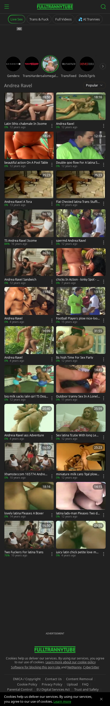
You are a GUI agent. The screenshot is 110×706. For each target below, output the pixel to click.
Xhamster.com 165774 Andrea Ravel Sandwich (25, 474)
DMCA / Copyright (27, 679)
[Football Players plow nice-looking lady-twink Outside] (81, 305)
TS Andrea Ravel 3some (20, 240)
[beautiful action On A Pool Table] (29, 149)
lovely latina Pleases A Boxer (24, 513)
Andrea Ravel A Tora (18, 201)
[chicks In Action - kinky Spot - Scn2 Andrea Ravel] (81, 266)
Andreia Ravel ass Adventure (24, 435)
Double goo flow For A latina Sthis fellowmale (78, 162)
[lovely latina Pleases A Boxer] (29, 500)
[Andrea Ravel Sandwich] (29, 266)
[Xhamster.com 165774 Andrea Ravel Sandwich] (29, 461)
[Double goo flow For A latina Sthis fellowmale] (81, 149)
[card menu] (52, 126)
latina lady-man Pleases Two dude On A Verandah (77, 513)
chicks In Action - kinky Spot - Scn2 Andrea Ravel (78, 279)
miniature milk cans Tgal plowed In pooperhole (77, 474)
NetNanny (74, 667)
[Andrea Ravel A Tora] (29, 188)
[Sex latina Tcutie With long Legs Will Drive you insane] (81, 422)
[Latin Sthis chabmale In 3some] (29, 110)
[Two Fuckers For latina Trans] (29, 539)
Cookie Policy (27, 684)
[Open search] (103, 6)
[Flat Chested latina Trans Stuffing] (81, 188)
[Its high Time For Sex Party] (81, 344)
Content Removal (79, 679)
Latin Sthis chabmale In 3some (25, 123)
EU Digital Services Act (53, 689)
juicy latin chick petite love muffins (78, 552)
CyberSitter (91, 667)
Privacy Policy (52, 684)
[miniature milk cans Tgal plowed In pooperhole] (81, 461)
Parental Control (19, 689)
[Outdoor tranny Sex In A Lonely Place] (81, 383)
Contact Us (53, 679)
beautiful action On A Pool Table (26, 162)
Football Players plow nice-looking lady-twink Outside (78, 318)
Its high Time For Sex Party (74, 357)
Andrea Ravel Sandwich (20, 279)
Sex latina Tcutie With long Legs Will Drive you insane (78, 435)
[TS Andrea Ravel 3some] (29, 227)
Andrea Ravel (65, 123)
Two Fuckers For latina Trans (23, 552)
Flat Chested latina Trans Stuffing (77, 201)
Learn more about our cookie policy (71, 662)
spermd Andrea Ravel (71, 240)
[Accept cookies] (101, 699)
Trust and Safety (86, 689)
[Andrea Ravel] (81, 110)
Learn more (62, 701)
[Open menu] (6, 6)
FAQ (85, 684)
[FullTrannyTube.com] (55, 6)
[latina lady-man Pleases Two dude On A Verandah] (81, 500)
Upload (72, 684)
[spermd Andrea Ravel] (81, 227)
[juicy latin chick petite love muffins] (81, 539)
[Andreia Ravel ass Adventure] (29, 422)
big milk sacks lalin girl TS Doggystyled (26, 396)
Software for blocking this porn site (36, 667)
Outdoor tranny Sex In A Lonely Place (77, 396)
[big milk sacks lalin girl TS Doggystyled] (29, 383)
